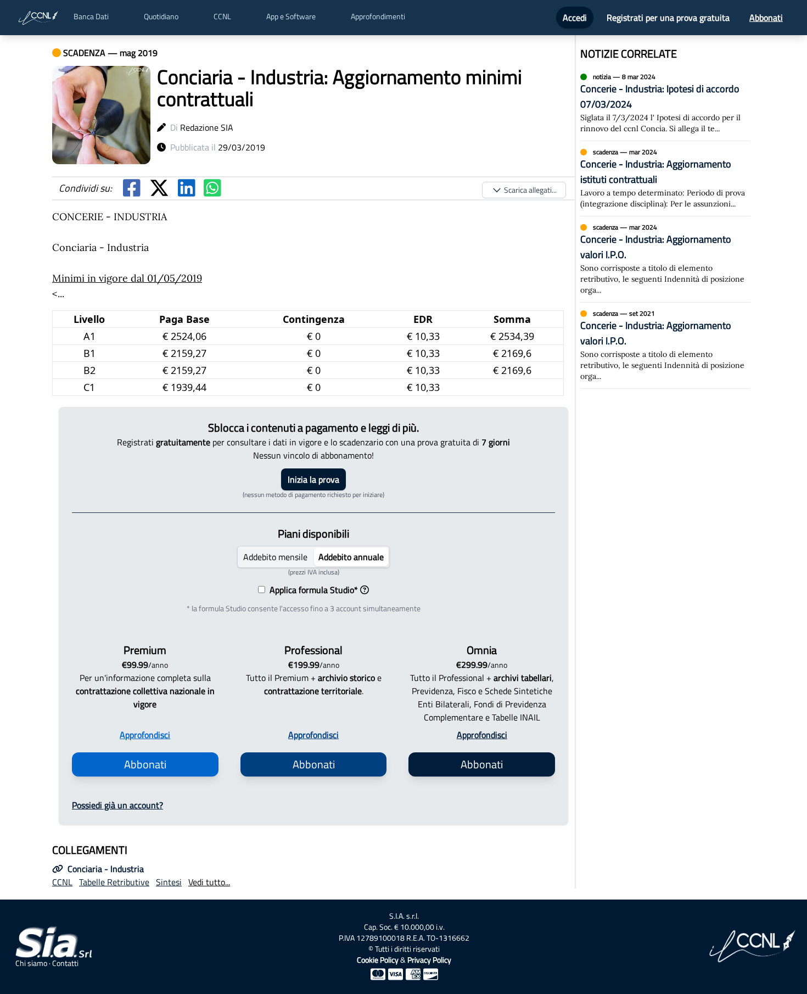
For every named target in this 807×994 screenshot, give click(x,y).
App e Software (291, 16)
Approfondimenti (378, 16)
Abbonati (766, 17)
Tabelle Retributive (114, 882)
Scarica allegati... (530, 190)
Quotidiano (161, 16)
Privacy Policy (429, 959)
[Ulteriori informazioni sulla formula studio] (364, 589)
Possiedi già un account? (117, 805)
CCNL (222, 16)
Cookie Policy (378, 959)
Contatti (65, 963)
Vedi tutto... (209, 882)
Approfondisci (145, 734)
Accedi (575, 17)
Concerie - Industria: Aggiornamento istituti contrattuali (655, 172)
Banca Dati (91, 16)
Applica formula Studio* (311, 589)
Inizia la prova (313, 479)
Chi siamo (31, 963)
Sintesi (169, 882)
